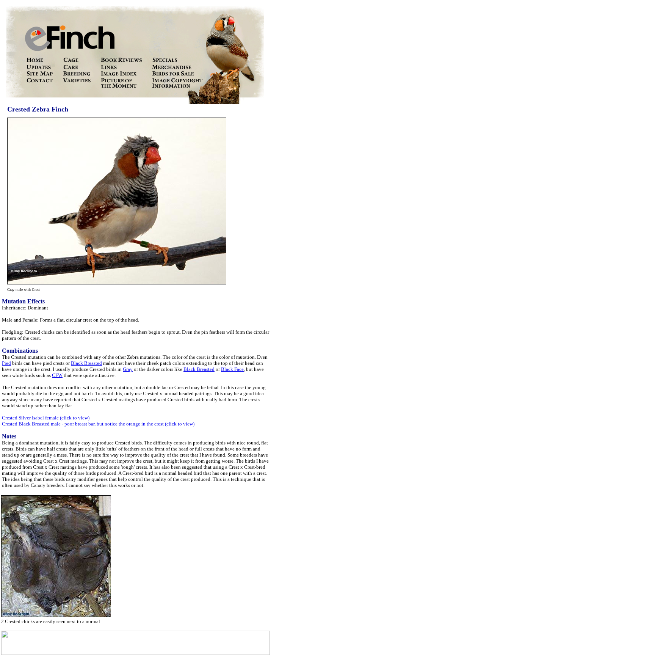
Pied (6, 363)
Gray (128, 369)
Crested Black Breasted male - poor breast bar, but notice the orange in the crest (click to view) (98, 424)
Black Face (232, 369)
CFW (57, 375)
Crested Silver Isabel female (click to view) (45, 418)
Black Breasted (86, 363)
